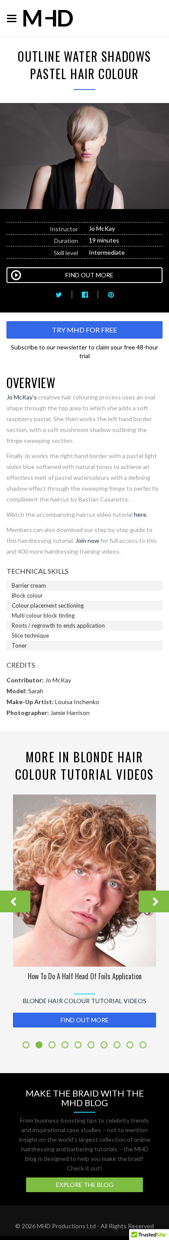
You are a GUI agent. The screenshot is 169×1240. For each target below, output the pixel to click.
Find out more (85, 1020)
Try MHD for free (84, 330)
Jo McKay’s (21, 397)
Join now (87, 540)
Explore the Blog (85, 1184)
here (140, 514)
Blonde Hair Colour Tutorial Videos (84, 1000)
